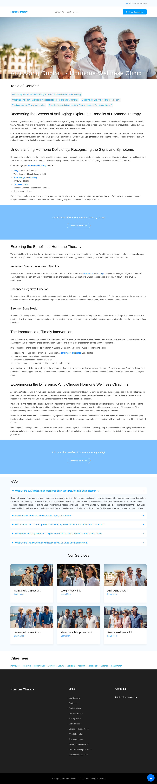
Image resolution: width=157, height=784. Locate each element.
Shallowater (116, 666)
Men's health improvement (76, 632)
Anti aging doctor (117, 590)
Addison (81, 666)
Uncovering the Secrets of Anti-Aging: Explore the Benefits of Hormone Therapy (46, 94)
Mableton (71, 666)
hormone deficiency (36, 166)
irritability (33, 177)
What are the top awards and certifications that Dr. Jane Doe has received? (51, 543)
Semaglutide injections (27, 590)
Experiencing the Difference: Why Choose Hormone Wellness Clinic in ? (80, 105)
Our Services (72, 12)
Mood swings (19, 177)
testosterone (87, 273)
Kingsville (27, 666)
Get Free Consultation (134, 12)
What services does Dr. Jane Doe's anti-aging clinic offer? (43, 515)
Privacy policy (75, 719)
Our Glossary (74, 698)
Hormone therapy (18, 12)
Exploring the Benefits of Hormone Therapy (100, 100)
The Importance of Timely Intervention (28, 105)
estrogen (101, 273)
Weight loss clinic (71, 590)
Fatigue (16, 171)
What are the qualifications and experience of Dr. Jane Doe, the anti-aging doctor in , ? (57, 491)
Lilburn (61, 666)
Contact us (59, 12)
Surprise (104, 666)
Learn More (19, 594)
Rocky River (39, 666)
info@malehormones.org (138, 3)
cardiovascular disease (71, 353)
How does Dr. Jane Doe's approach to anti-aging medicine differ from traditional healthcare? (59, 524)
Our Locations (75, 708)
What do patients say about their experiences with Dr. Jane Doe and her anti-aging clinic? (58, 533)
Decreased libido (20, 184)
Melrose (51, 666)
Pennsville (15, 666)
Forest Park (93, 666)
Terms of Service (76, 713)
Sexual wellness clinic (120, 632)
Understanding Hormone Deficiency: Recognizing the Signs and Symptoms (45, 100)
